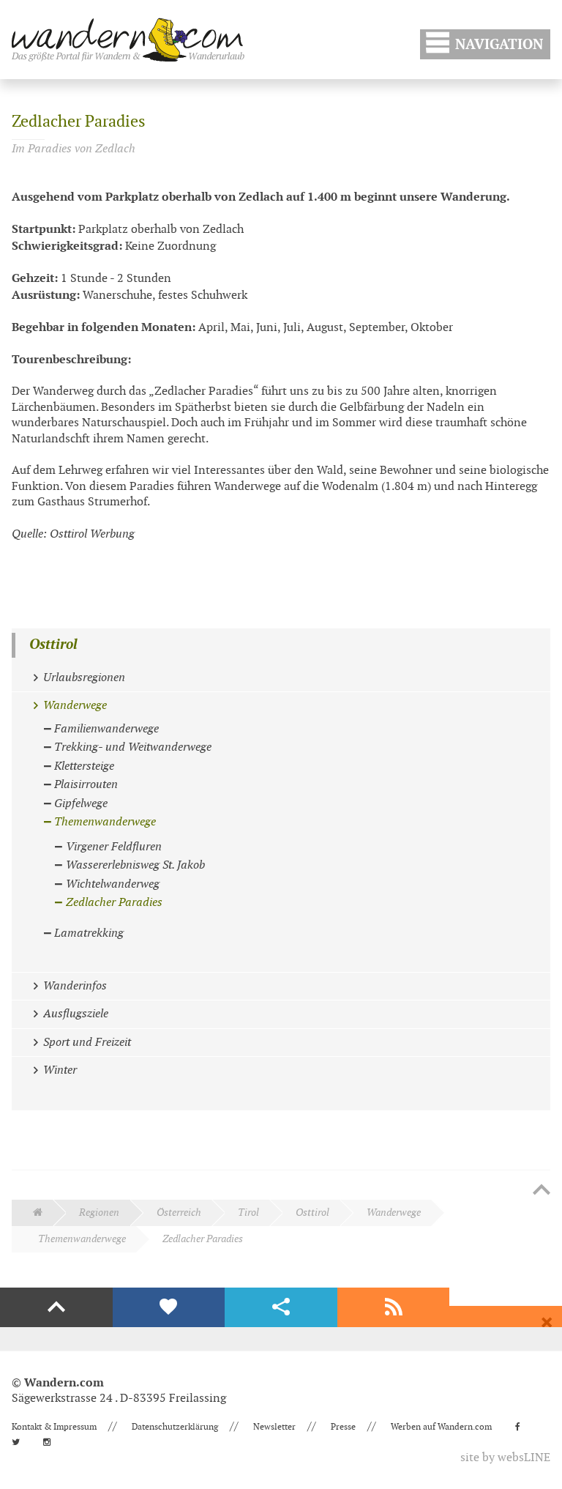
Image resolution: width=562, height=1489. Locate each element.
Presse (343, 1427)
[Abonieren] (393, 1307)
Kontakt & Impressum (54, 1427)
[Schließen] (547, 1322)
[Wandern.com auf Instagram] (51, 1442)
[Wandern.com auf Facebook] (522, 1427)
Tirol (248, 1212)
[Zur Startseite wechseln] (128, 40)
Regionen (99, 1212)
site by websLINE (505, 1458)
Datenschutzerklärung (175, 1427)
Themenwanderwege (82, 1239)
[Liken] (169, 1307)
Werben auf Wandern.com (441, 1427)
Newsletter (274, 1427)
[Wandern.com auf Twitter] (20, 1442)
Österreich (179, 1212)
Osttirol (53, 644)
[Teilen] (281, 1307)
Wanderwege (394, 1212)
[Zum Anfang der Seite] (541, 1191)
